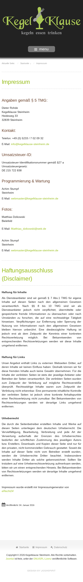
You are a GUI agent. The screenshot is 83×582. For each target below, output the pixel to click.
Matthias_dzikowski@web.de (28, 228)
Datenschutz (60, 547)
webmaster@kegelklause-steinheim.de (34, 198)
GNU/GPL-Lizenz (42, 558)
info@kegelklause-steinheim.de (30, 144)
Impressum (41, 547)
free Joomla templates (41, 571)
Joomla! (10, 558)
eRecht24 (8, 491)
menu (44, 49)
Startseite (24, 547)
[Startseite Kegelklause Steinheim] (41, 21)
